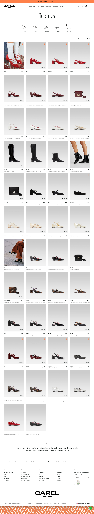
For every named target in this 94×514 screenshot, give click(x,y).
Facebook (59, 476)
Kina (36, 31)
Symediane (18, 503)
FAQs (40, 474)
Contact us (41, 472)
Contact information (48, 503)
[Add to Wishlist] (22, 44)
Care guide (42, 480)
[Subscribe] (88, 477)
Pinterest (59, 478)
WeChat (59, 482)
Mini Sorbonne (76, 104)
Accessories (6, 478)
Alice (25, 31)
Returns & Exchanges (44, 478)
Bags (5, 476)
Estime (69, 31)
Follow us (59, 469)
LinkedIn (59, 480)
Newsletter (76, 469)
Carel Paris (7, 503)
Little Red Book (60, 484)
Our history (24, 472)
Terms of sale (56, 503)
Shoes (5, 474)
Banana (52, 71)
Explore (23, 469)
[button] (32, 6)
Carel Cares (24, 478)
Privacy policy (30, 503)
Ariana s (73, 202)
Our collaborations (25, 476)
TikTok (58, 474)
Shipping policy (39, 503)
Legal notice (63, 503)
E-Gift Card (6, 480)
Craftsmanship (25, 474)
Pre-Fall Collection (8, 472)
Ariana (47, 31)
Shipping (41, 476)
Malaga (7, 169)
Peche (58, 31)
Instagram (59, 472)
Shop (5, 469)
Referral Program (25, 480)
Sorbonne (8, 202)
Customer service (43, 469)
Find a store (24, 482)
